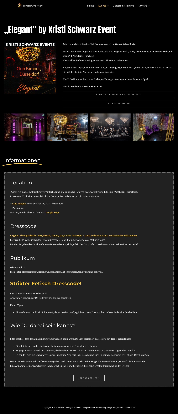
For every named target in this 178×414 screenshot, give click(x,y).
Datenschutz (130, 408)
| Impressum (118, 408)
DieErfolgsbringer (105, 408)
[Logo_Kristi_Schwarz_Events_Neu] (30, 3)
